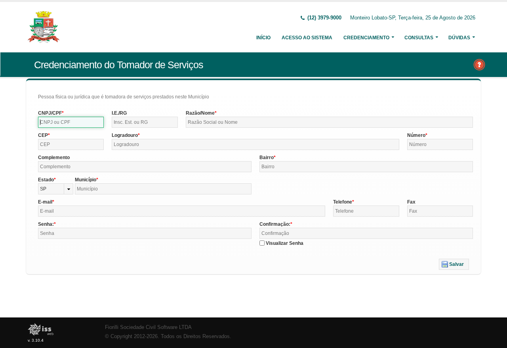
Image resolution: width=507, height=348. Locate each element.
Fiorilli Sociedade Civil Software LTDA (148, 327)
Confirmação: (274, 224)
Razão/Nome (200, 113)
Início (263, 37)
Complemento (54, 157)
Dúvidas (459, 37)
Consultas (418, 37)
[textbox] (71, 122)
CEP (43, 135)
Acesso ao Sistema (307, 37)
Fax (411, 202)
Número (416, 135)
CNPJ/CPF (50, 113)
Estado (46, 180)
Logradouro (125, 135)
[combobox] (55, 188)
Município (85, 180)
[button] (454, 264)
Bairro (266, 157)
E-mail (45, 202)
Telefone (342, 202)
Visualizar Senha (284, 243)
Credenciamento (366, 37)
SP (43, 189)
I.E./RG (119, 113)
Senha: (46, 224)
